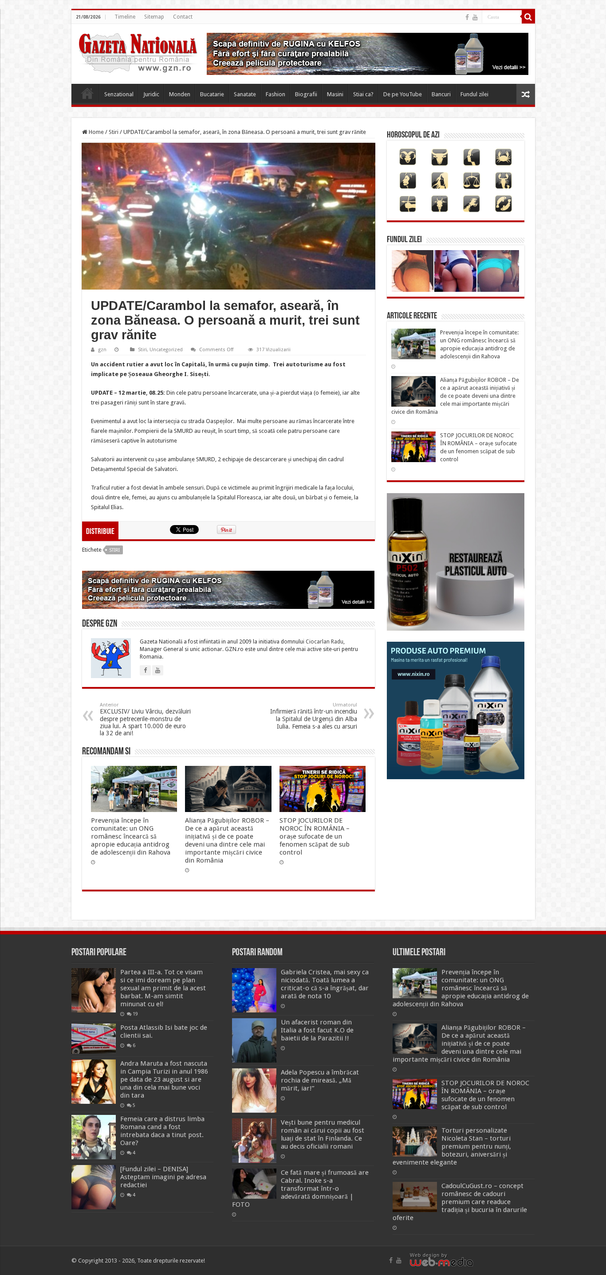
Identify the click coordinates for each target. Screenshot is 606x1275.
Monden (179, 94)
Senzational (119, 94)
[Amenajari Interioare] (367, 53)
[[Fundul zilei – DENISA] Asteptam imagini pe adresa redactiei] (93, 1187)
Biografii (306, 94)
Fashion (275, 94)
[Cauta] (528, 17)
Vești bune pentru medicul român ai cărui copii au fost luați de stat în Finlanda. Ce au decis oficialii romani (322, 1134)
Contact (183, 17)
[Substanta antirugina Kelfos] (228, 589)
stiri (114, 550)
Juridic (151, 94)
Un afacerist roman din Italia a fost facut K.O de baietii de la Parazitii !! (317, 1030)
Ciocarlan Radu (324, 642)
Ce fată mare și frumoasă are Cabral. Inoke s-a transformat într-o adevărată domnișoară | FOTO (300, 1188)
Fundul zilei (474, 94)
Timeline (124, 17)
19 (135, 1013)
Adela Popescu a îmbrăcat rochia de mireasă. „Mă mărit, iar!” (320, 1080)
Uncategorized (166, 350)
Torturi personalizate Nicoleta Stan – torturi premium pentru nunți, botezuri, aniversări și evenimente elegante (452, 1146)
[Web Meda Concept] (441, 1261)
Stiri (113, 132)
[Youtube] (475, 17)
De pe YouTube (402, 94)
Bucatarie (212, 94)
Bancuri (441, 94)
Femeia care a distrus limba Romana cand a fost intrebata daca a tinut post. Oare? (162, 1131)
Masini (335, 94)
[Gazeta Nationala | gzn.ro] (138, 51)
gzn (102, 350)
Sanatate (245, 94)
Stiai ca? (363, 94)
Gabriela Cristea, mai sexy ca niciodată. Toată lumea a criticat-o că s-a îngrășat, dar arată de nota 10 (325, 984)
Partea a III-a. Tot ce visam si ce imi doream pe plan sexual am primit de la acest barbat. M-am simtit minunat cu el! (163, 988)
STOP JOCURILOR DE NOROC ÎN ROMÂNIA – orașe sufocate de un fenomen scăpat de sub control (314, 836)
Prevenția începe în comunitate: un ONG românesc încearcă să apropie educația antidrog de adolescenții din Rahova (130, 836)
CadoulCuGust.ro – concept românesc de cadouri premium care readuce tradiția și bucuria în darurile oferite (460, 1202)
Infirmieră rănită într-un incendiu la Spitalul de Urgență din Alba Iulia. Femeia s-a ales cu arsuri (313, 716)
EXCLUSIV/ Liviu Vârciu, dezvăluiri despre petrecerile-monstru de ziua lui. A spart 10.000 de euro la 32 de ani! (145, 719)
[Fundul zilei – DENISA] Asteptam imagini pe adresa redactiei (163, 1177)
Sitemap (154, 17)
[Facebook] (467, 17)
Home (87, 93)
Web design (425, 1255)
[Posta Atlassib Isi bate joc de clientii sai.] (93, 1039)
